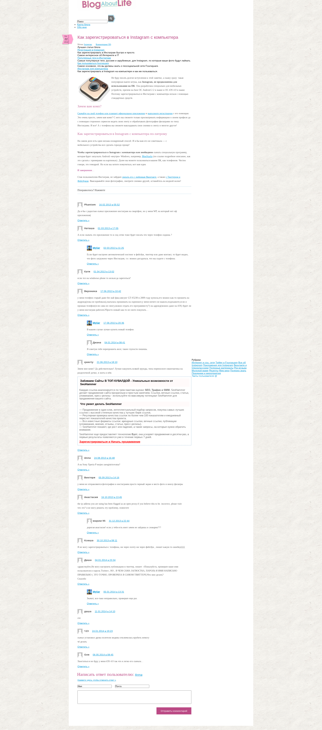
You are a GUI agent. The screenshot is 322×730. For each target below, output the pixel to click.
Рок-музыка (240, 368)
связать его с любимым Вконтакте (139, 177)
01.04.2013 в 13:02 (104, 271)
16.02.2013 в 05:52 (109, 204)
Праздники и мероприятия (206, 373)
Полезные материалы (221, 368)
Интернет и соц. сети (203, 362)
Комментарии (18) (103, 44)
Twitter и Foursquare (227, 362)
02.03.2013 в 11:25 (113, 248)
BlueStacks (147, 156)
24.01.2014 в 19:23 (102, 631)
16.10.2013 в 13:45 (111, 497)
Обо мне (82, 27)
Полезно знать (238, 370)
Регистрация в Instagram (90, 49)
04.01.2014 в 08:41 (114, 342)
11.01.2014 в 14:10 (105, 611)
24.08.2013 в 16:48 (104, 458)
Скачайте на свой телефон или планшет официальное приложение (111, 113)
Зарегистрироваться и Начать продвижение (109, 441)
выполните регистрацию (160, 113)
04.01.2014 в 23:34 (105, 560)
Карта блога (83, 24)
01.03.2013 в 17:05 (108, 228)
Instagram (88, 44)
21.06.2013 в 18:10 (107, 362)
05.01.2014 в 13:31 (113, 591)
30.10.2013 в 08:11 (107, 540)
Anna (138, 675)
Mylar (96, 247)
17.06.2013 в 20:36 (113, 323)
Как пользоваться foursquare (93, 63)
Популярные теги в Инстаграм (94, 58)
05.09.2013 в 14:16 (109, 477)
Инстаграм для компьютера (92, 68)
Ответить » (83, 220)
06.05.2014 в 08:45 (103, 654)
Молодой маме (200, 370)
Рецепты (214, 370)
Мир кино (224, 370)
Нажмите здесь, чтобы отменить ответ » (96, 680)
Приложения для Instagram (218, 365)
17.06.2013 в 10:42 (110, 291)
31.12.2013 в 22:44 (119, 520)
